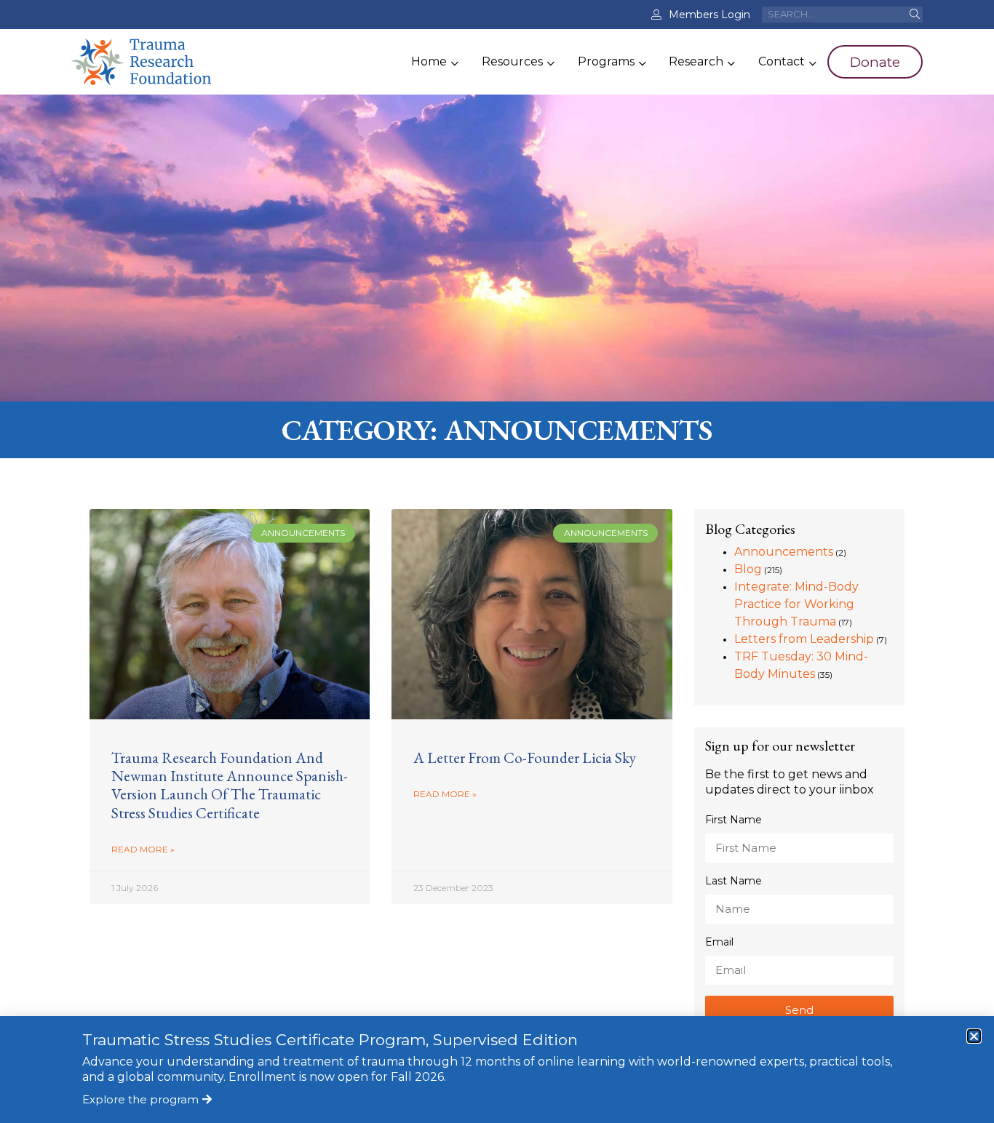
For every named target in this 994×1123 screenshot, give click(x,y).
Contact (781, 61)
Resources (512, 61)
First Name (733, 819)
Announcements (783, 552)
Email (719, 941)
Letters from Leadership (804, 639)
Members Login (709, 14)
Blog (748, 569)
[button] (974, 1036)
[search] (914, 14)
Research (696, 61)
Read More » (143, 849)
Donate (875, 62)
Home (429, 61)
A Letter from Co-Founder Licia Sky (524, 757)
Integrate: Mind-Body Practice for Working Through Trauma (796, 604)
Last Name (733, 880)
